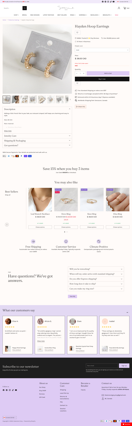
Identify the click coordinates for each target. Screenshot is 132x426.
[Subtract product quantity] (76, 73)
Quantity (78, 69)
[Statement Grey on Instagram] (108, 2)
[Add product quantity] (83, 73)
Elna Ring (117, 214)
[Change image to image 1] (6, 99)
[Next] (129, 208)
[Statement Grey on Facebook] (103, 2)
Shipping (63, 390)
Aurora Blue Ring (50, 348)
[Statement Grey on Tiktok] (111, 2)
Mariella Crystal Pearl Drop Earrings (84, 347)
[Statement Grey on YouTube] (114, 2)
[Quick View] (49, 190)
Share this (81, 106)
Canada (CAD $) (124, 1)
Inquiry (83, 390)
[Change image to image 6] (51, 99)
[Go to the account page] (119, 8)
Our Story (42, 387)
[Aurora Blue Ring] (40, 349)
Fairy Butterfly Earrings (116, 348)
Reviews (42, 394)
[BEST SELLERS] (7, 225)
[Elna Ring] (117, 199)
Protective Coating (13, 20)
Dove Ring (66, 214)
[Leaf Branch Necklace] (40, 199)
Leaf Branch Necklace (40, 214)
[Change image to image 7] (60, 99)
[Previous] (3, 208)
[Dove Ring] (66, 199)
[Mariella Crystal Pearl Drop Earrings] (72, 348)
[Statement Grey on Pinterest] (105, 2)
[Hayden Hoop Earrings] (37, 59)
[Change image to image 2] (15, 99)
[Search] (25, 8)
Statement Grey (18, 421)
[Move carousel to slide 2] (128, 312)
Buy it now (102, 79)
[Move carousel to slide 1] (127, 312)
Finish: (79, 46)
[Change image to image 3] (24, 99)
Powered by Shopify (29, 421)
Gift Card (42, 397)
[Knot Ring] (92, 199)
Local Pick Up (64, 393)
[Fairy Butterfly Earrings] (105, 349)
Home (4, 20)
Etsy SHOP (42, 390)
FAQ (61, 402)
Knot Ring (91, 214)
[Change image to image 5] (42, 99)
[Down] (70, 99)
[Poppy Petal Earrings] (8, 349)
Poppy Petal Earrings (19, 348)
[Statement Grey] (66, 8)
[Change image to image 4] (33, 99)
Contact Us (63, 405)
